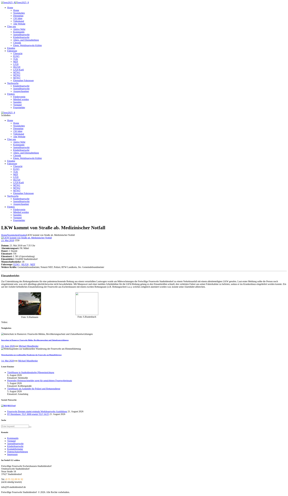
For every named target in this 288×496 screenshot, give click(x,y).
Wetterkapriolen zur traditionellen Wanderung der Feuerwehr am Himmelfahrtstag (31, 355)
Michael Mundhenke (28, 346)
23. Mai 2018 (7, 240)
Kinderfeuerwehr (15, 446)
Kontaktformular (15, 449)
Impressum (12, 454)
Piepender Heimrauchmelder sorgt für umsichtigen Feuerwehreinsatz (39, 380)
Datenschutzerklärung (17, 451)
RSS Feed (11, 405)
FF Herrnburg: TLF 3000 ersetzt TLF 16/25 (28, 414)
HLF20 (24, 264)
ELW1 (16, 264)
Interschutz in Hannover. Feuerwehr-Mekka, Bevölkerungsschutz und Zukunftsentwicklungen (35, 340)
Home (4, 235)
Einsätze (23, 235)
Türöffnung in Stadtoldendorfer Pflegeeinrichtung (30, 372)
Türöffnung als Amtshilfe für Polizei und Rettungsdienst (33, 388)
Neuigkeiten (13, 235)
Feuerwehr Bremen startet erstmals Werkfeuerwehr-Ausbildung (37, 411)
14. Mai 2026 (7, 360)
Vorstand (11, 441)
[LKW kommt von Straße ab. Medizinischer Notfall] (26, 237)
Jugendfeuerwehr (15, 443)
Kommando (12, 438)
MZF (32, 264)
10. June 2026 (8, 346)
